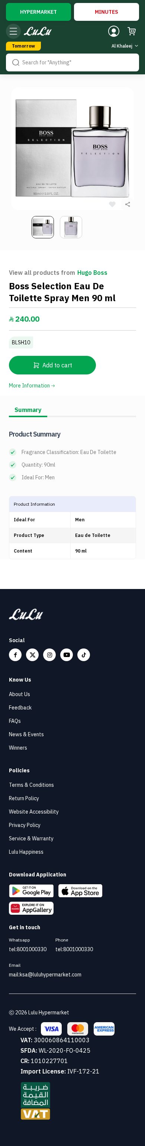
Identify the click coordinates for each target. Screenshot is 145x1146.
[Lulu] (38, 31)
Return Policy (24, 798)
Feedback (20, 707)
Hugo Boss (92, 273)
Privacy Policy (25, 825)
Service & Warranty (31, 838)
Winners (18, 747)
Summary (28, 409)
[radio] (38, 12)
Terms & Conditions (31, 785)
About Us (19, 694)
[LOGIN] (113, 31)
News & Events (26, 734)
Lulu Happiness (26, 852)
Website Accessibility (34, 811)
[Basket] (131, 31)
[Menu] (13, 31)
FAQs (15, 721)
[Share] (127, 204)
